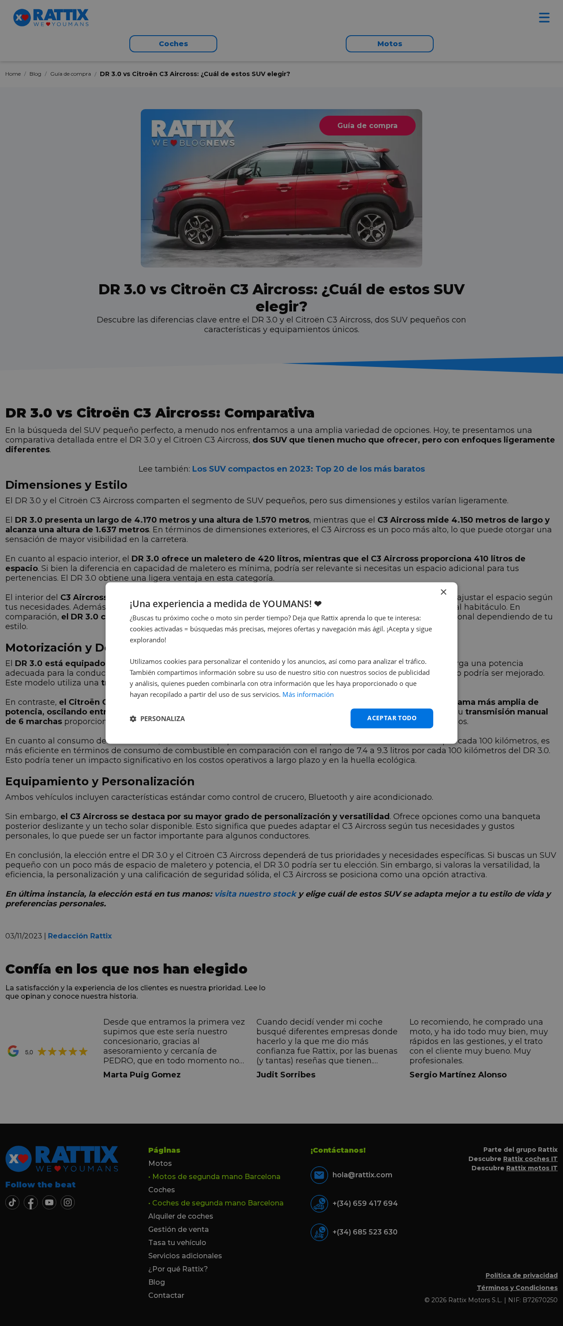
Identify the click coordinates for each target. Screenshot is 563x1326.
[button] (157, 718)
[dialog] (281, 663)
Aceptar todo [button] (392, 718)
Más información (308, 694)
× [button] (443, 592)
